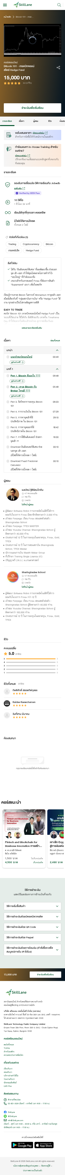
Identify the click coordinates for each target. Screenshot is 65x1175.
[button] (12, 244)
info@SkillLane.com (15, 1120)
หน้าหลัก (7, 17)
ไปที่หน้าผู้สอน (27, 504)
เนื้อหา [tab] (21, 121)
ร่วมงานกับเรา (9, 1079)
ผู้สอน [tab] (35, 121)
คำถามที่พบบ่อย (14, 1100)
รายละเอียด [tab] (7, 121)
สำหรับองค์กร (9, 1052)
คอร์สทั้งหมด (9, 1045)
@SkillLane (12, 1116)
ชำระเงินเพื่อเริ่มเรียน (32, 108)
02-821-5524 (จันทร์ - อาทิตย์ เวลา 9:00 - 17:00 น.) (29, 1103)
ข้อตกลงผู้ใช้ (45, 1166)
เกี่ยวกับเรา (8, 1069)
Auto (45, 54)
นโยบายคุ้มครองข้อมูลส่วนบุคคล (25, 1166)
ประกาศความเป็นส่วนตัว (32, 1170)
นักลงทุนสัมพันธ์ (10, 1083)
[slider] (29, 54)
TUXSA (7, 1048)
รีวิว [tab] (50, 121)
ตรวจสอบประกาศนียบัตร (13, 1055)
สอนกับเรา (8, 1072)
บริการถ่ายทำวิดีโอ (11, 1076)
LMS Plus (8, 1086)
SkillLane (11, 1112)
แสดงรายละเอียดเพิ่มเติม (32, 328)
